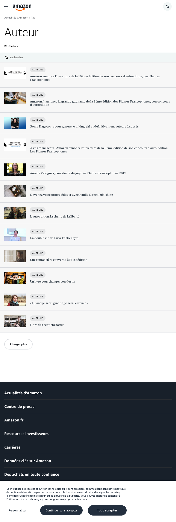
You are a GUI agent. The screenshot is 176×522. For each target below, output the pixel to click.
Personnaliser (17, 510)
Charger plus (18, 344)
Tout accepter (107, 510)
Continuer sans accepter (61, 510)
